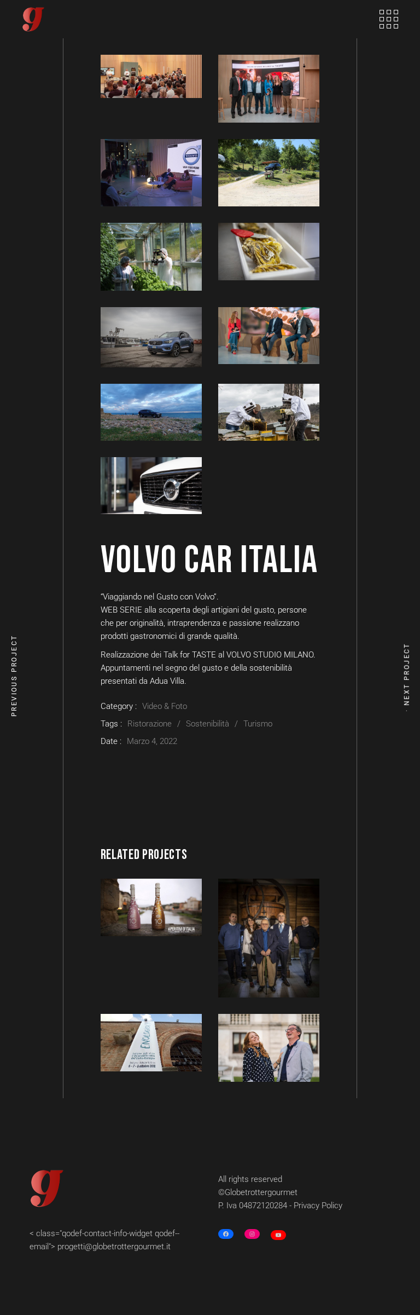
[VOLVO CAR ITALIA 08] (269, 335)
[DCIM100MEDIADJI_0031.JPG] (151, 412)
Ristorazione (149, 724)
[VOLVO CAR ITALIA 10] (269, 412)
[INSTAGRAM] (252, 1234)
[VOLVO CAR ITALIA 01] (151, 76)
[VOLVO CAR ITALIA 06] (269, 251)
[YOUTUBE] (278, 1235)
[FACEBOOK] (226, 1234)
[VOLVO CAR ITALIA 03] (151, 173)
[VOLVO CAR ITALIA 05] (151, 257)
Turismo (257, 724)
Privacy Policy (318, 1205)
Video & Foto (164, 706)
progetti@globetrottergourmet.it (114, 1246)
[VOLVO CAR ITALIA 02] (269, 89)
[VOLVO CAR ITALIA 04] (269, 173)
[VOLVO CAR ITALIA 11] (151, 485)
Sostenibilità (207, 724)
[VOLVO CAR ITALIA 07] (151, 337)
